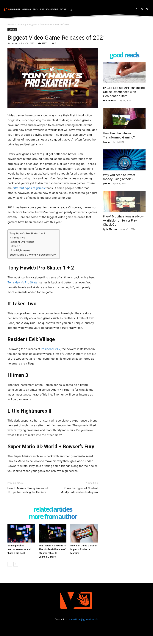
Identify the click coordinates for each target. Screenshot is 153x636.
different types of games (29, 188)
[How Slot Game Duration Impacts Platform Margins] (84, 533)
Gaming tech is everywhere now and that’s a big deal (19, 549)
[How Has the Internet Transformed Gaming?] (124, 118)
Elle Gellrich (109, 100)
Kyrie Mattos (110, 229)
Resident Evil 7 (50, 349)
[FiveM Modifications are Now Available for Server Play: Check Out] (124, 201)
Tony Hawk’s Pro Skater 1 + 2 (28, 233)
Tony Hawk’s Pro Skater (23, 282)
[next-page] (15, 564)
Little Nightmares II (21, 250)
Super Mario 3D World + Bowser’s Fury (33, 254)
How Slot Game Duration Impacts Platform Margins (83, 549)
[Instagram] (141, 9)
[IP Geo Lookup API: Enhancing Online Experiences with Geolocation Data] (124, 72)
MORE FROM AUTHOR (53, 516)
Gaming (22, 24)
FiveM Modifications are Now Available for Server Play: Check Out (123, 220)
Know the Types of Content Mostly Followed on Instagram (79, 490)
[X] (147, 9)
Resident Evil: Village (22, 241)
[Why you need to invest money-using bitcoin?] (124, 159)
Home (10, 24)
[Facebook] (136, 9)
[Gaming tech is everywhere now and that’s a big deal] (21, 533)
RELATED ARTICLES (52, 509)
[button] (71, 10)
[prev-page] (9, 564)
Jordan (14, 43)
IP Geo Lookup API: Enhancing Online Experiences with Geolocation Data (124, 92)
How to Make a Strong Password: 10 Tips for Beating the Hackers (28, 490)
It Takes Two (17, 237)
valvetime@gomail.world (84, 619)
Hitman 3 (15, 246)
